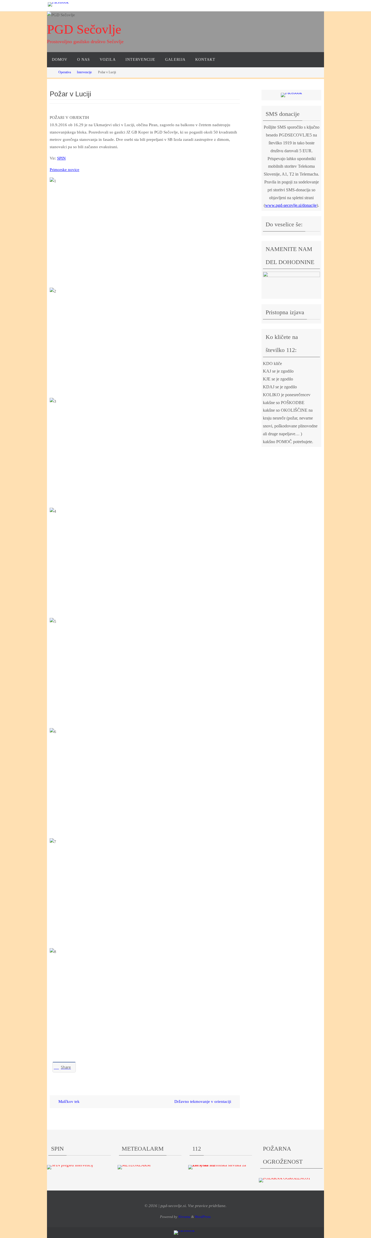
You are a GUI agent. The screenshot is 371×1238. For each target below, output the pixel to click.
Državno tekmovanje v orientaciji (203, 1101)
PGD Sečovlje (84, 29)
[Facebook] (58, 4)
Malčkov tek (68, 1101)
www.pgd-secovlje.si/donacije (291, 205)
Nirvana (184, 1217)
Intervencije (84, 72)
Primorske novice (64, 169)
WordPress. (203, 1217)
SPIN (61, 158)
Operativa (64, 72)
